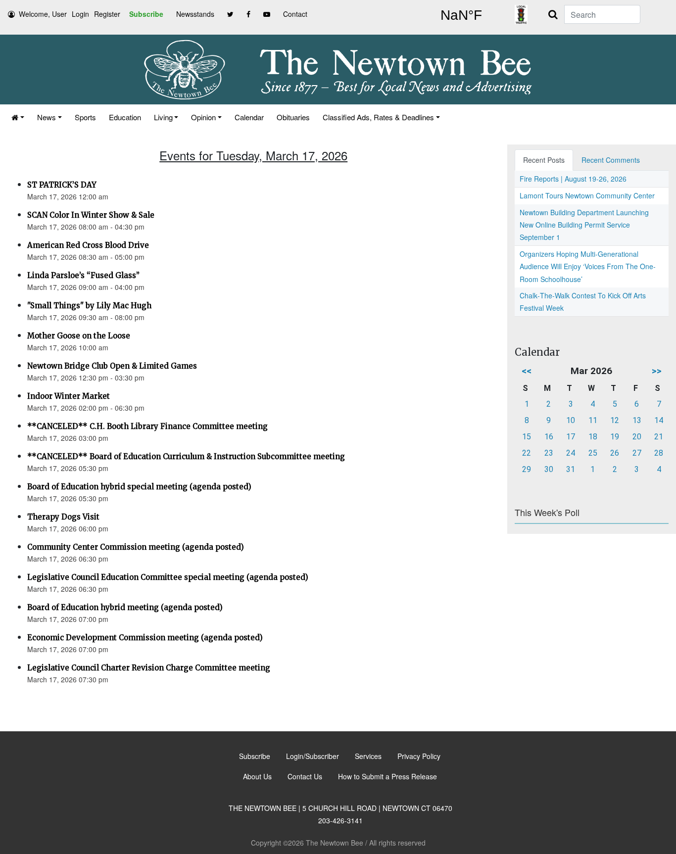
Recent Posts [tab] (544, 160)
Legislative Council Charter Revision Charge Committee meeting (148, 667)
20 (636, 436)
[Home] (17, 117)
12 (614, 420)
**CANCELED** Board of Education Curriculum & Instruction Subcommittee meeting (186, 456)
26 (614, 453)
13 (636, 420)
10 (570, 420)
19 (614, 436)
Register (107, 14)
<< (526, 371)
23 (548, 453)
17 (570, 436)
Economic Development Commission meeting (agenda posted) (145, 637)
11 (592, 420)
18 (592, 436)
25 (592, 453)
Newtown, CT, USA (461, 15)
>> (657, 371)
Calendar (249, 117)
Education (125, 117)
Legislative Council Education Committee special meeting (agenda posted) (167, 577)
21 (658, 436)
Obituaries (293, 117)
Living (163, 117)
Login (80, 14)
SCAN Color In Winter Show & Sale (90, 215)
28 (658, 453)
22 (526, 453)
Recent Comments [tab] (610, 160)
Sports (85, 117)
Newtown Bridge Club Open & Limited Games (112, 366)
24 (570, 453)
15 (526, 436)
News (46, 117)
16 (548, 436)
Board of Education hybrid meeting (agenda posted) (125, 607)
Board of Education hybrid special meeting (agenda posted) (139, 486)
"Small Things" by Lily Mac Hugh (89, 305)
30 (548, 469)
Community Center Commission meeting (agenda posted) (135, 547)
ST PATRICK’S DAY (62, 185)
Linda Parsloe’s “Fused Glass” (83, 275)
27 (636, 453)
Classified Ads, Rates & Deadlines (378, 117)
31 (570, 469)
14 (658, 420)
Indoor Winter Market (68, 396)
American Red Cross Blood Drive (88, 245)
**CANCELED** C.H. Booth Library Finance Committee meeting (147, 426)
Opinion (203, 117)
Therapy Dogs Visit (63, 517)
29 (526, 469)
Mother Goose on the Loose (78, 335)
